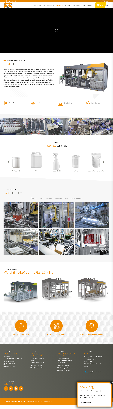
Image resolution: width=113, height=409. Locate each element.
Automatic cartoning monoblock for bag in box (92, 215)
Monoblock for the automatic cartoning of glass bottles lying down (56, 242)
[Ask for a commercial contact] (92, 326)
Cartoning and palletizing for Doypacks (56, 215)
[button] (3, 127)
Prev (9, 162)
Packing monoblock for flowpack (92, 242)
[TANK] (36, 160)
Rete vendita (76, 5)
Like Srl (50, 401)
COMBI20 (92, 291)
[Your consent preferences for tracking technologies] (3, 407)
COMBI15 (56, 291)
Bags (102, 5)
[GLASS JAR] (16, 160)
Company (67, 5)
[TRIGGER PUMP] (56, 160)
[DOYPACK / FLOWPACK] (95, 160)
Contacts (90, 5)
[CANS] (76, 160)
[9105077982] (92, 371)
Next (103, 162)
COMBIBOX (21, 291)
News (84, 5)
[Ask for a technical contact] (56, 326)
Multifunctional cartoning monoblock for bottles (21, 242)
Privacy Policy (39, 401)
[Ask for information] (21, 326)
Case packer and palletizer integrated (21, 215)
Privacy (86, 367)
